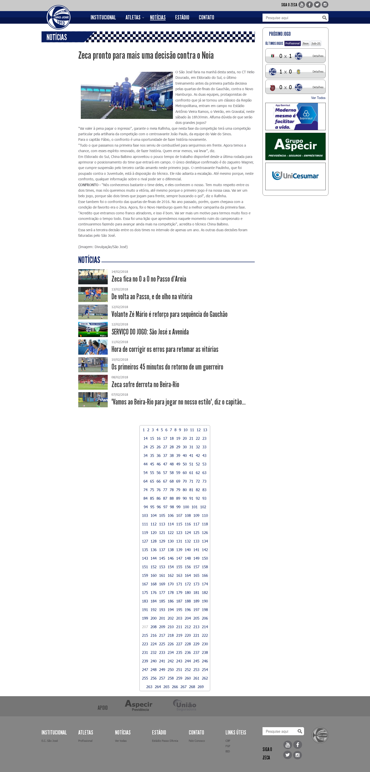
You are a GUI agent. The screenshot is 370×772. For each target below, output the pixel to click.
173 (196, 584)
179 (179, 592)
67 (165, 481)
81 (191, 489)
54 (145, 472)
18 (172, 438)
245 (196, 661)
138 (171, 549)
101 (195, 507)
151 (145, 566)
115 (179, 524)
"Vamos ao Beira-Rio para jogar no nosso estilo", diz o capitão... (179, 402)
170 (171, 584)
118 (205, 524)
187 (179, 601)
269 (201, 686)
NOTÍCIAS (158, 17)
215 (145, 635)
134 (205, 541)
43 (204, 455)
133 (196, 541)
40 (185, 455)
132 (188, 541)
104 (154, 515)
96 (159, 507)
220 (188, 635)
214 (205, 626)
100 (186, 507)
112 (154, 524)
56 (159, 472)
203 (179, 618)
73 (204, 481)
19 (178, 438)
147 (179, 558)
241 (162, 661)
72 (198, 481)
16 (159, 438)
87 (165, 498)
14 (145, 438)
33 (204, 447)
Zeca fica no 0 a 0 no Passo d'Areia (149, 279)
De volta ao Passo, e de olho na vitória (152, 296)
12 (199, 429)
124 (188, 532)
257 (162, 678)
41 (191, 455)
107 (179, 515)
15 (152, 438)
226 (171, 644)
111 (145, 524)
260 (188, 678)
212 (188, 626)
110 (205, 515)
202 (171, 618)
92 (198, 498)
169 (162, 584)
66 (159, 481)
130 (171, 541)
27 (165, 447)
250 (171, 669)
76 (159, 489)
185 (162, 601)
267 (183, 686)
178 (171, 592)
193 (162, 609)
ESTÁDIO (182, 17)
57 (165, 472)
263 (149, 686)
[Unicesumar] (295, 176)
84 (145, 498)
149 (196, 558)
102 (203, 507)
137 (162, 549)
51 (191, 464)
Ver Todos (318, 97)
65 (152, 481)
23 (204, 438)
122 (171, 532)
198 (205, 609)
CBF (228, 740)
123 (179, 532)
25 (152, 447)
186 (171, 601)
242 (171, 661)
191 (145, 609)
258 (171, 678)
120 (154, 532)
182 (205, 592)
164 (188, 575)
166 (205, 575)
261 (196, 678)
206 (205, 618)
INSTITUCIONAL (103, 17)
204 (188, 618)
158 (205, 566)
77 (165, 489)
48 (172, 464)
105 (162, 515)
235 (179, 652)
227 (179, 644)
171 (179, 584)
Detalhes (318, 55)
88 (172, 498)
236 (188, 652)
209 (162, 626)
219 (179, 635)
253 (196, 669)
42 (198, 455)
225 (162, 644)
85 (152, 498)
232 (154, 652)
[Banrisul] (295, 116)
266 (175, 686)
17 (165, 438)
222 (205, 635)
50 (185, 464)
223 (145, 644)
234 (171, 652)
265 (166, 686)
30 (185, 447)
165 (196, 575)
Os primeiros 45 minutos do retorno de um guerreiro (167, 367)
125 (196, 532)
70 (185, 481)
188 (188, 601)
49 (178, 464)
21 (191, 438)
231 (145, 652)
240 (154, 661)
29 (178, 447)
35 (152, 455)
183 (145, 601)
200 (154, 618)
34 (145, 455)
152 (154, 566)
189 (196, 601)
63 (204, 472)
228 (188, 644)
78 (172, 489)
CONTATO (206, 17)
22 (198, 438)
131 (179, 541)
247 (145, 669)
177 (162, 592)
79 (178, 489)
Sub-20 (316, 43)
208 (154, 626)
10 (185, 429)
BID (228, 751)
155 (179, 566)
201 (162, 618)
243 (179, 661)
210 (171, 626)
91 (191, 498)
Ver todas (121, 740)
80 (185, 489)
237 (196, 652)
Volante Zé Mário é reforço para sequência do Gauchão (170, 314)
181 (196, 592)
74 (145, 489)
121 (162, 532)
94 (146, 507)
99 (178, 507)
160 (154, 575)
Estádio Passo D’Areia (165, 740)
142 (205, 549)
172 (188, 584)
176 (154, 592)
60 (185, 472)
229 (196, 644)
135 (145, 549)
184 (154, 601)
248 (154, 669)
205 (196, 618)
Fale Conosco (197, 740)
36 (159, 455)
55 (152, 472)
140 (188, 549)
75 (152, 489)
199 (145, 618)
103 (145, 515)
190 (205, 601)
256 (154, 678)
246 (205, 661)
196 (188, 609)
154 (171, 566)
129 (162, 541)
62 (198, 472)
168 (154, 584)
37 (165, 455)
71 (191, 481)
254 (205, 669)
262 (205, 678)
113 (162, 524)
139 (179, 549)
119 (145, 532)
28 (172, 447)
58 (172, 472)
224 (154, 644)
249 (162, 669)
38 (172, 455)
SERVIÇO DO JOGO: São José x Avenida (150, 332)
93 (204, 498)
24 (145, 447)
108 (188, 515)
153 (162, 566)
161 (162, 575)
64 (145, 481)
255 (145, 678)
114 (171, 524)
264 (158, 686)
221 (196, 635)
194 (171, 609)
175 (145, 592)
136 (154, 549)
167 (145, 584)
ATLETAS (133, 17)
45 (152, 464)
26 (159, 447)
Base (306, 43)
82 (198, 489)
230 (205, 644)
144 (154, 558)
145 (162, 558)
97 (165, 507)
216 (154, 635)
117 (196, 524)
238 (205, 652)
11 (192, 429)
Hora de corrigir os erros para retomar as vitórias (165, 349)
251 (179, 669)
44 (145, 464)
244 (188, 661)
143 (145, 558)
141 (196, 549)
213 (196, 626)
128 (154, 541)
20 (185, 438)
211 (179, 626)
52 (198, 464)
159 (145, 575)
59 (178, 472)
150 (205, 558)
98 (172, 507)
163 (179, 575)
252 (188, 669)
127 (145, 541)
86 (159, 498)
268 (192, 686)
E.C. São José (50, 740)
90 (185, 498)
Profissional (292, 43)
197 (196, 609)
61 (191, 472)
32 (198, 447)
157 (196, 566)
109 (196, 515)
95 (152, 507)
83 (204, 489)
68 (172, 481)
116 (188, 524)
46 (159, 464)
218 (171, 635)
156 (188, 566)
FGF (228, 746)
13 (205, 429)
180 (188, 592)
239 (145, 661)
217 (162, 635)
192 (154, 609)
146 (171, 558)
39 (178, 455)
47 (165, 464)
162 (171, 575)
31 (191, 447)
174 (205, 584)
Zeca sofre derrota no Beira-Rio (145, 384)
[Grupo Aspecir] (295, 146)
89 (178, 498)
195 (179, 609)
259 (179, 678)
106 (171, 515)
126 (205, 532)
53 (204, 464)
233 (162, 652)
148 (188, 558)
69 (178, 481)
